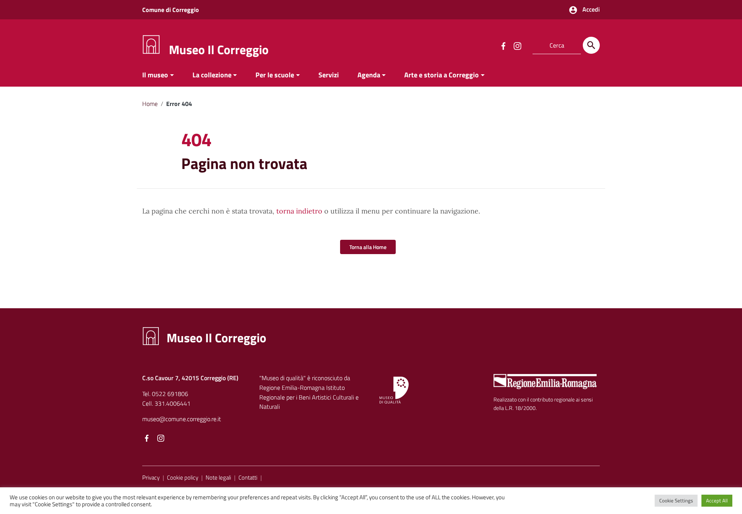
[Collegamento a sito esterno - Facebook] (503, 45)
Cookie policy (182, 477)
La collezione (211, 75)
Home (150, 103)
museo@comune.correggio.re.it (181, 418)
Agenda (368, 75)
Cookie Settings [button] (676, 500)
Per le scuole (274, 75)
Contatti (247, 477)
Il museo (155, 75)
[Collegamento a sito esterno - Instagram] (517, 45)
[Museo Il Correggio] (151, 44)
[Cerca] (591, 45)
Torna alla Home (367, 247)
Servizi (328, 75)
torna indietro (299, 211)
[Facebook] (146, 438)
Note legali (218, 477)
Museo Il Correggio (219, 49)
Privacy (151, 477)
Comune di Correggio (170, 9)
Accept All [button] (717, 500)
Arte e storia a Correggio (441, 75)
